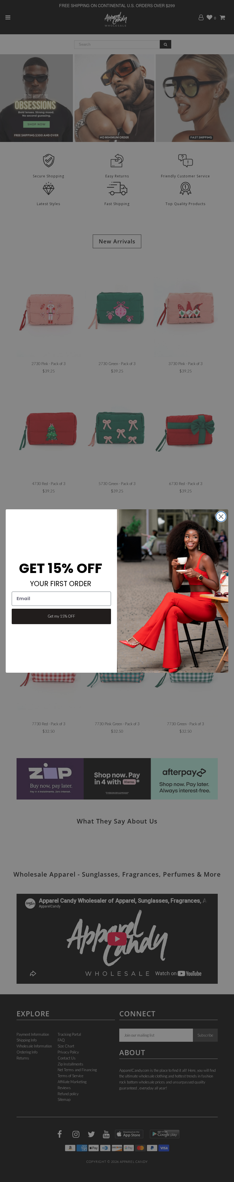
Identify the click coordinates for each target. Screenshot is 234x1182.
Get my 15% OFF (61, 616)
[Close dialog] (221, 517)
